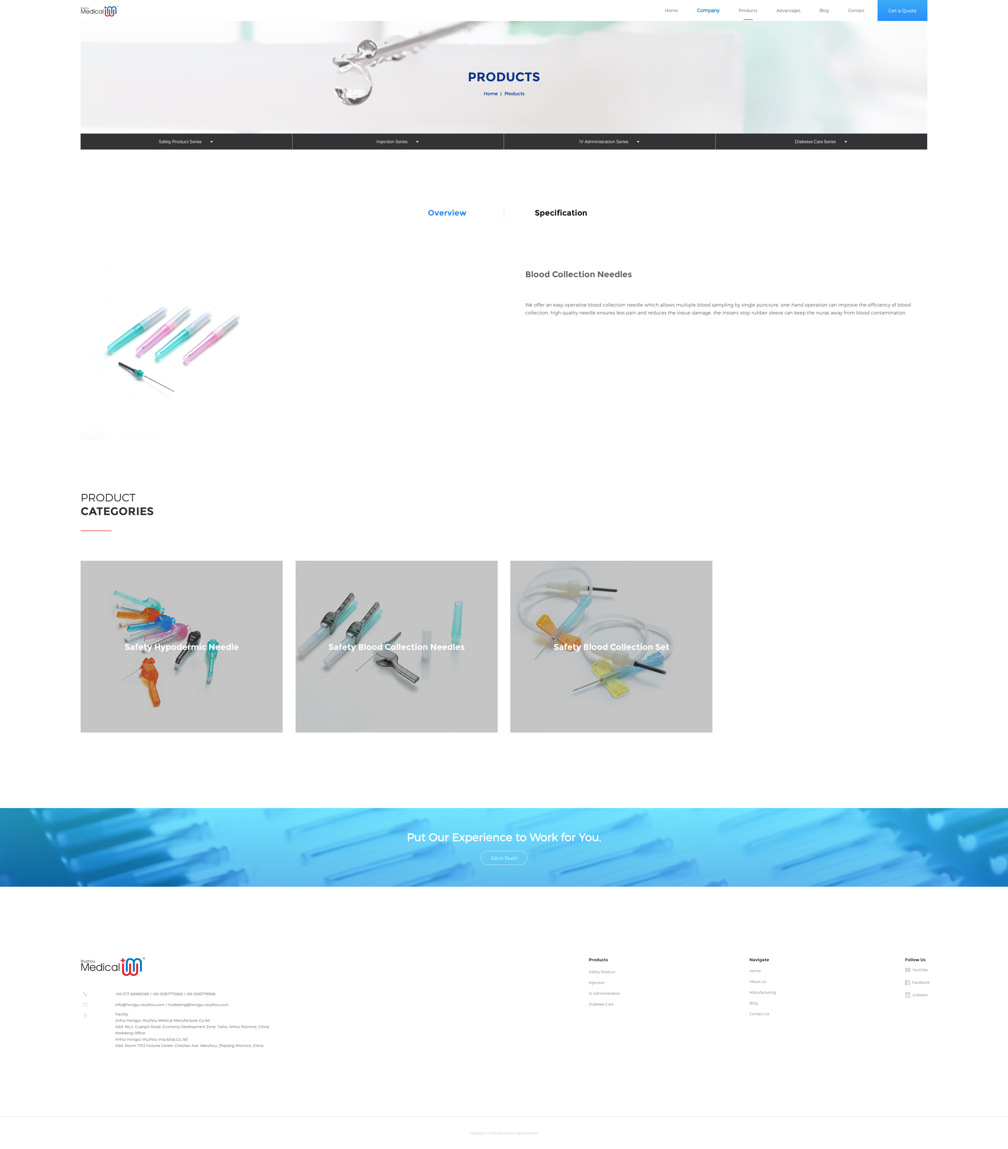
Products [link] (514, 93)
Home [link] (491, 93)
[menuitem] (186, 141)
